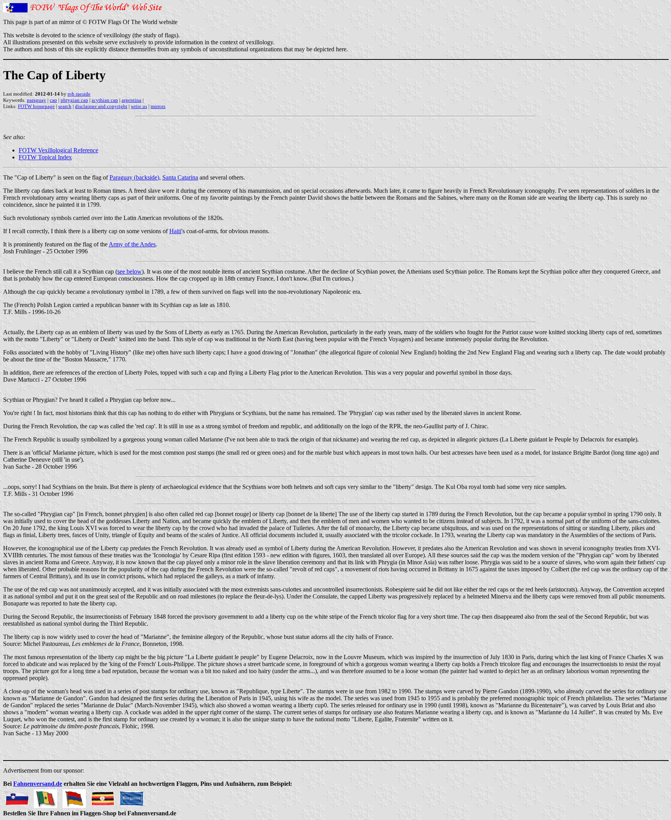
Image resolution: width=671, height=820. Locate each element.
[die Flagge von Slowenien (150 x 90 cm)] (16, 796)
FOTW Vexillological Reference (58, 150)
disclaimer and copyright (101, 106)
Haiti (175, 231)
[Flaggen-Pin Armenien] (74, 796)
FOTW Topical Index (45, 157)
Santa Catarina (180, 177)
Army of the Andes (132, 244)
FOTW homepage (36, 106)
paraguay (36, 100)
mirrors (158, 106)
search (64, 106)
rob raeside (79, 94)
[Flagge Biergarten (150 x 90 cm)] (131, 796)
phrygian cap (74, 100)
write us (139, 106)
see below (129, 271)
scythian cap (105, 100)
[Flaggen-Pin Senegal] (45, 796)
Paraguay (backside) (134, 177)
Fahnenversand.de (37, 783)
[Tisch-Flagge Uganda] (102, 796)
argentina (131, 100)
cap (53, 100)
